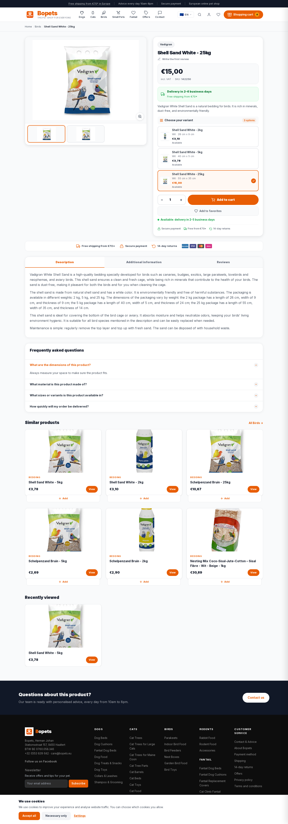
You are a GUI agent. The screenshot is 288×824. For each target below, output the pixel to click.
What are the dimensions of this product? (60, 365)
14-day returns (243, 767)
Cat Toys (135, 784)
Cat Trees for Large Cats (142, 746)
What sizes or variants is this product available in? (66, 395)
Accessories (207, 750)
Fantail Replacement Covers (212, 783)
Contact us (256, 697)
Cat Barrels (137, 772)
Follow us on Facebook (41, 761)
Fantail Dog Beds (105, 750)
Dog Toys (100, 769)
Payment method (245, 754)
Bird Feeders (172, 750)
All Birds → (256, 423)
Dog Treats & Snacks (108, 763)
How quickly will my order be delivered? (59, 406)
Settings (80, 815)
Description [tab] (65, 262)
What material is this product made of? (58, 384)
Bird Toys (170, 769)
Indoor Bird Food (175, 744)
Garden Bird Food (175, 763)
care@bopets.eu (61, 753)
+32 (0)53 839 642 (37, 753)
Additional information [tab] (144, 262)
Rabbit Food (207, 737)
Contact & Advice (245, 741)
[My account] (209, 14)
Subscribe (78, 783)
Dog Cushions (103, 744)
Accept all (29, 815)
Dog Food (100, 757)
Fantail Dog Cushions (212, 774)
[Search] (199, 14)
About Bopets (243, 748)
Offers (238, 773)
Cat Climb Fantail (210, 791)
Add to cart (226, 200)
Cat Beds (135, 778)
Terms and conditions (248, 786)
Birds (38, 26)
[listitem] (46, 134)
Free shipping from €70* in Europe (89, 3)
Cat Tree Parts (139, 765)
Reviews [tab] (223, 262)
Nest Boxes (171, 757)
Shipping (240, 760)
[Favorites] (218, 14)
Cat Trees (136, 737)
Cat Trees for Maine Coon (142, 757)
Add (65, 498)
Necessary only (56, 815)
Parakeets (171, 737)
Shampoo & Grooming (108, 782)
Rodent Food (207, 744)
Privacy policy (243, 779)
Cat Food (135, 791)
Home (28, 26)
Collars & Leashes (105, 776)
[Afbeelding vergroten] (140, 116)
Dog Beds (100, 737)
